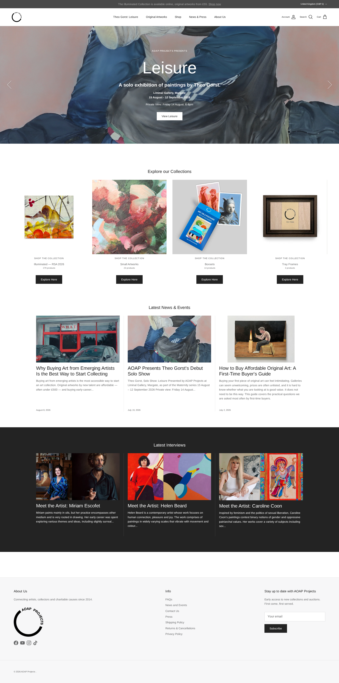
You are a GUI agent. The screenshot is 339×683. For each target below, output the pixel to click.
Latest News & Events (169, 307)
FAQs (168, 599)
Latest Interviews (170, 445)
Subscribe (276, 628)
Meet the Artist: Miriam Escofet (68, 505)
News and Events (176, 605)
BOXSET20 (209, 4)
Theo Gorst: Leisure (125, 16)
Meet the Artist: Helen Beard (157, 505)
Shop (178, 16)
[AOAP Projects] (17, 17)
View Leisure (170, 116)
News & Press (197, 16)
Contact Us (172, 611)
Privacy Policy (173, 634)
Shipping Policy (174, 622)
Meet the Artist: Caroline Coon (250, 506)
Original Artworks (156, 16)
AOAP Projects (28, 671)
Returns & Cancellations (180, 628)
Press (168, 616)
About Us (220, 16)
